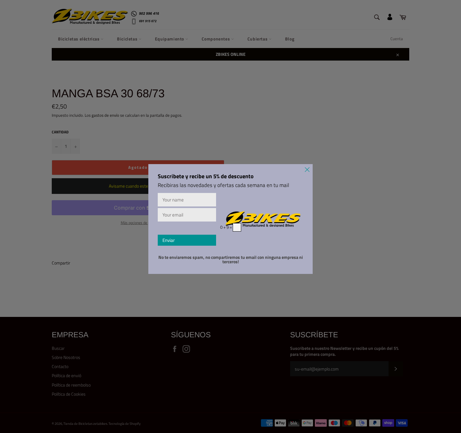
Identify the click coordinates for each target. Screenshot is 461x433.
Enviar (168, 240)
